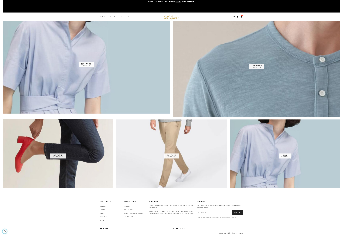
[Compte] (237, 17)
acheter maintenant (188, 2)
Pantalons (103, 217)
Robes (102, 220)
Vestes (102, 210)
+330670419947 (129, 217)
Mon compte (128, 210)
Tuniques (103, 206)
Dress (285, 155)
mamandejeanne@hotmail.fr (134, 213)
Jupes (102, 213)
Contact (127, 206)
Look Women (86, 64)
